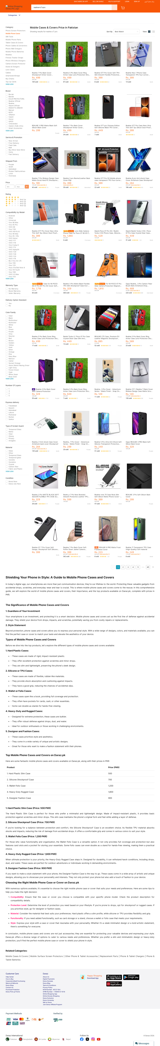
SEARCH (114, 7)
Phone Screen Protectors (15, 31)
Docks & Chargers (13, 67)
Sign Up (137, 1)
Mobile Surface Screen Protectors (46, 956)
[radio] (7, 197)
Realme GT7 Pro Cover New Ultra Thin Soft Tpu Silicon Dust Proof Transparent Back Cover (45, 233)
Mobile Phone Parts (13, 40)
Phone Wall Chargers (14, 49)
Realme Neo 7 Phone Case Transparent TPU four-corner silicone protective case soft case (139, 75)
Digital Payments (48, 979)
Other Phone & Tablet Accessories (81, 956)
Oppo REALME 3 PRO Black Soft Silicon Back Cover (138, 443)
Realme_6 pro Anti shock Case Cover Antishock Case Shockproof (139, 179)
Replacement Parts (109, 956)
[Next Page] (153, 567)
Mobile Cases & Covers (17, 956)
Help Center (10, 977)
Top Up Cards (11, 82)
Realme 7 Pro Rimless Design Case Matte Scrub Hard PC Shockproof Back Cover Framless (45, 180)
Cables (8, 73)
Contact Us (9, 987)
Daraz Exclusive (48, 998)
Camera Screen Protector (15, 64)
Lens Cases (10, 70)
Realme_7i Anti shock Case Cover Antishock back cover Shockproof (45, 443)
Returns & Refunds (12, 983)
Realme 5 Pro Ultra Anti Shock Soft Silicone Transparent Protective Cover (108, 444)
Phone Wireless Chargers (15, 61)
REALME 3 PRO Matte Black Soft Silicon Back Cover (44, 127)
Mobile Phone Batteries (15, 52)
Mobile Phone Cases (13, 33)
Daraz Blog (46, 983)
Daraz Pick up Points (13, 992)
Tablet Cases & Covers (14, 43)
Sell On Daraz (98, 1)
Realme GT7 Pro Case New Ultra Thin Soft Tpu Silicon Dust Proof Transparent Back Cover (138, 128)
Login (127, 1)
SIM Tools (9, 37)
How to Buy (10, 979)
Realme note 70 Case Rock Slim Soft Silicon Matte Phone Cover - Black (107, 497)
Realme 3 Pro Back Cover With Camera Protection (43, 390)
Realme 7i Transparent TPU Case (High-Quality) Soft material (138, 548)
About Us (46, 977)
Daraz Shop (10, 985)
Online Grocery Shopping (51, 996)
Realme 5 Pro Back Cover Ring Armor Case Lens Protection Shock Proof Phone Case (76, 75)
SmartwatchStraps (13, 76)
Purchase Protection (13, 990)
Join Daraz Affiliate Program (52, 1004)
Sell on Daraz (47, 1002)
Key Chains (10, 79)
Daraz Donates (48, 981)
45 (148, 567)
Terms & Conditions (49, 985)
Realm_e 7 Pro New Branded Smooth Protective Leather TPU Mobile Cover (75, 497)
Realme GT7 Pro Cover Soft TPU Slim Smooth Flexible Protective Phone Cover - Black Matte (107, 75)
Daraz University (48, 1000)
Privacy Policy (47, 987)
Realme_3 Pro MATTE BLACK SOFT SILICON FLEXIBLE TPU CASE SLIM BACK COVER (45, 497)
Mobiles (9, 55)
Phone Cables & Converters (16, 46)
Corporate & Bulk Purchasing (15, 981)
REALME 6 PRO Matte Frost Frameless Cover (107, 548)
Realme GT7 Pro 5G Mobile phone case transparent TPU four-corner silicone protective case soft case (107, 180)
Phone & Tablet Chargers (132, 956)
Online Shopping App (50, 994)
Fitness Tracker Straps (14, 58)
